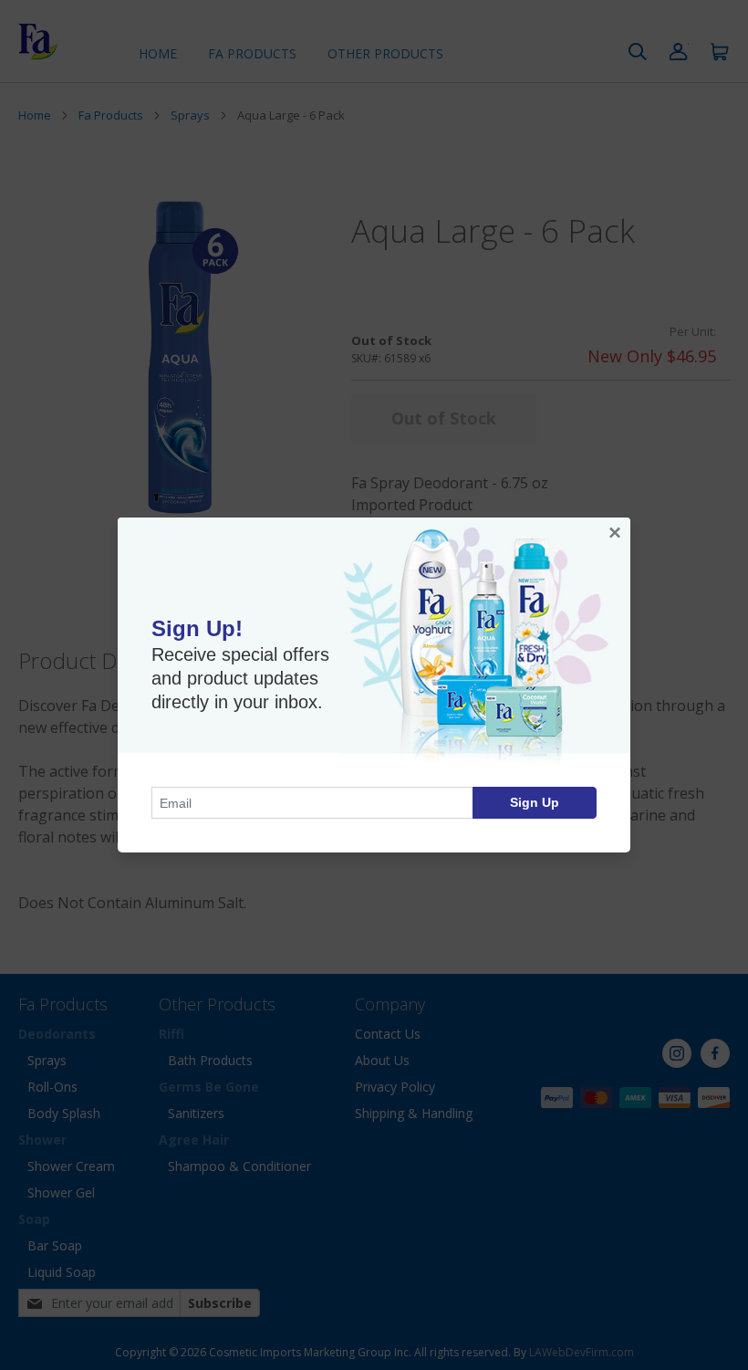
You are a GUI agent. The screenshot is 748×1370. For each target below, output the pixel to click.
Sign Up (534, 802)
